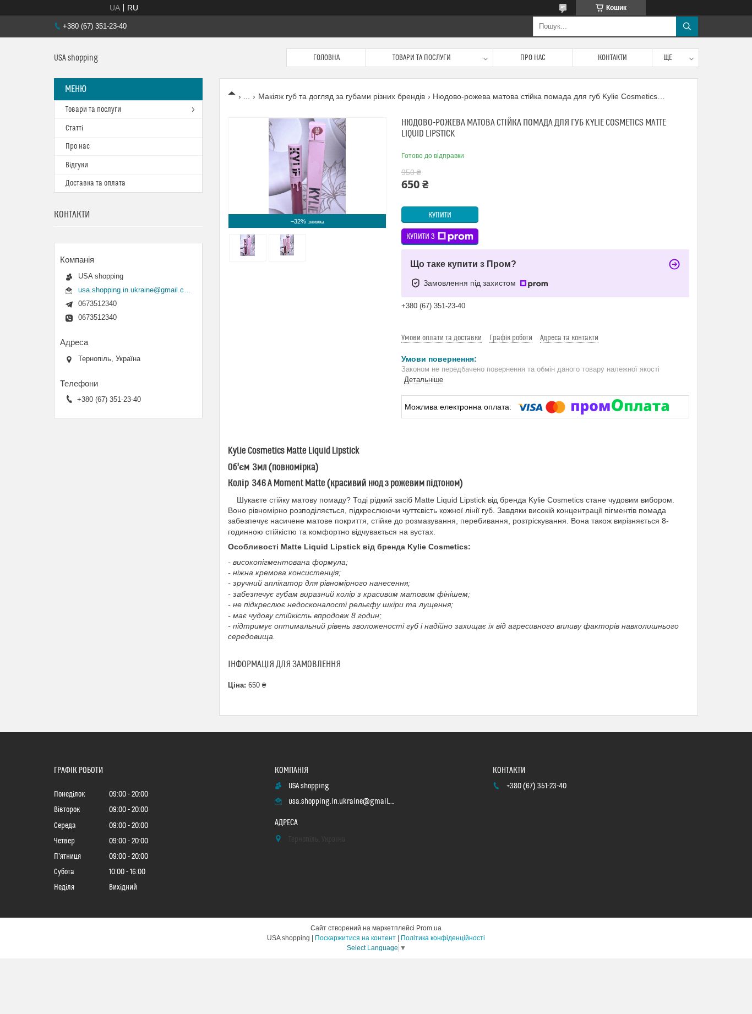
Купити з (420, 236)
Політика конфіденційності (443, 938)
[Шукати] (687, 26)
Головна (326, 57)
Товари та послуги (422, 57)
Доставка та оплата (96, 183)
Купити (439, 215)
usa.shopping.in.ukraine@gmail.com (134, 290)
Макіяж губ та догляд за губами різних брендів (341, 96)
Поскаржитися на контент (355, 938)
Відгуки (77, 165)
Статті (74, 128)
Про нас (533, 57)
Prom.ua (429, 928)
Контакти (612, 57)
